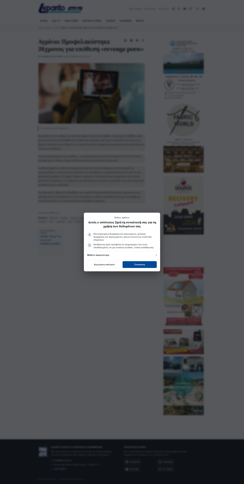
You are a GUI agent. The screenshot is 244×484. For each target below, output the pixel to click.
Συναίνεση (139, 264)
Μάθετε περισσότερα (98, 255)
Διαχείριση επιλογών (104, 264)
